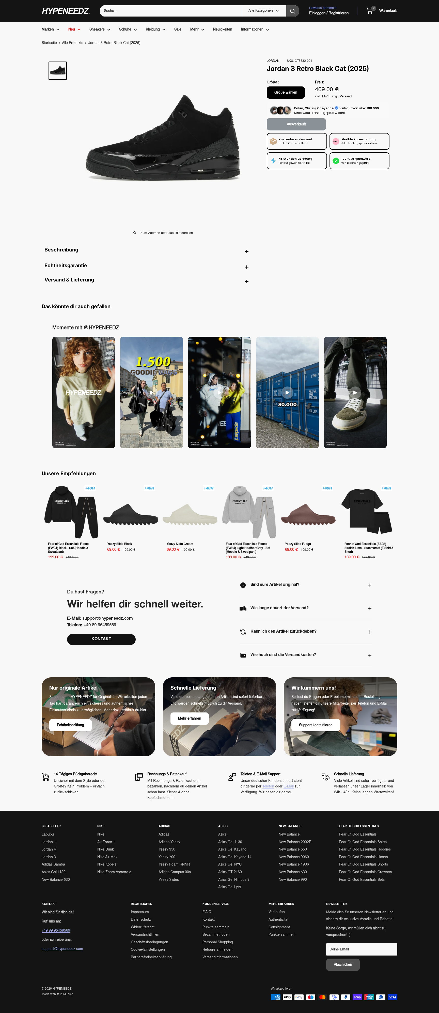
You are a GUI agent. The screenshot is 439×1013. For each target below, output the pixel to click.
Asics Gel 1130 (54, 872)
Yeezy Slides (169, 880)
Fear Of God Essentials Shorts (363, 864)
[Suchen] (292, 11)
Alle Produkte (72, 43)
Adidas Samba (53, 864)
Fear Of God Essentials (358, 834)
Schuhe (125, 29)
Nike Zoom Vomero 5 (114, 872)
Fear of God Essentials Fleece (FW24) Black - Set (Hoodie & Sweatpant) (68, 548)
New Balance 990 (293, 880)
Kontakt (208, 919)
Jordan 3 (49, 857)
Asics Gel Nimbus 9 (233, 880)
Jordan (273, 61)
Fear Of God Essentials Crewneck (366, 872)
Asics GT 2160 (230, 872)
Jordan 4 (49, 849)
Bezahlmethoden (216, 934)
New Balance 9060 (294, 857)
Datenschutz (141, 919)
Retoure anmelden (217, 949)
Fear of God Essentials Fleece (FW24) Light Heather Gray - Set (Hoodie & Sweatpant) (248, 548)
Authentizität (278, 919)
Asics (222, 834)
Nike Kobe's (106, 864)
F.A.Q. (207, 912)
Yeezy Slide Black (119, 544)
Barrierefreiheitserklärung (151, 957)
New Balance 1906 (294, 864)
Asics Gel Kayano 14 (235, 857)
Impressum (140, 912)
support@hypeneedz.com (62, 949)
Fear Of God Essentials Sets (362, 880)
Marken (48, 29)
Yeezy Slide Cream (180, 544)
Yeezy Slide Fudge (298, 544)
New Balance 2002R (295, 842)
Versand (346, 96)
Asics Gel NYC (230, 864)
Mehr (194, 29)
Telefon (268, 786)
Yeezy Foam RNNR (174, 864)
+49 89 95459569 (56, 930)
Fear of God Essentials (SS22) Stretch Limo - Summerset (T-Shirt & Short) (369, 548)
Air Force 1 (106, 842)
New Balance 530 (56, 880)
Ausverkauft (296, 124)
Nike (100, 834)
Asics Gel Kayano (232, 849)
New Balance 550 (293, 849)
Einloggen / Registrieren (329, 13)
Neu (71, 29)
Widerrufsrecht (142, 927)
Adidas (164, 834)
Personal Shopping (217, 942)
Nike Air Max (107, 857)
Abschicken (343, 964)
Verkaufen (277, 912)
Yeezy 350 (167, 849)
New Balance (289, 834)
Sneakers (97, 29)
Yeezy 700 (167, 857)
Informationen (252, 29)
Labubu (48, 834)
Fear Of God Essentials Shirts (363, 842)
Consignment (279, 927)
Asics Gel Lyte (229, 887)
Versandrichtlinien (145, 934)
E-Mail (289, 786)
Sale (177, 29)
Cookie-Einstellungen (148, 949)
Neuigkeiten (222, 29)
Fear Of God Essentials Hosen (363, 857)
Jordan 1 (49, 842)
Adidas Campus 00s (175, 872)
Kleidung (153, 29)
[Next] (397, 524)
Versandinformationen (220, 957)
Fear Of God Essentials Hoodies (365, 849)
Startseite (49, 43)
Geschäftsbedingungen (149, 942)
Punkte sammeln (215, 927)
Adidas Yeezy (169, 842)
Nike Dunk (105, 849)
